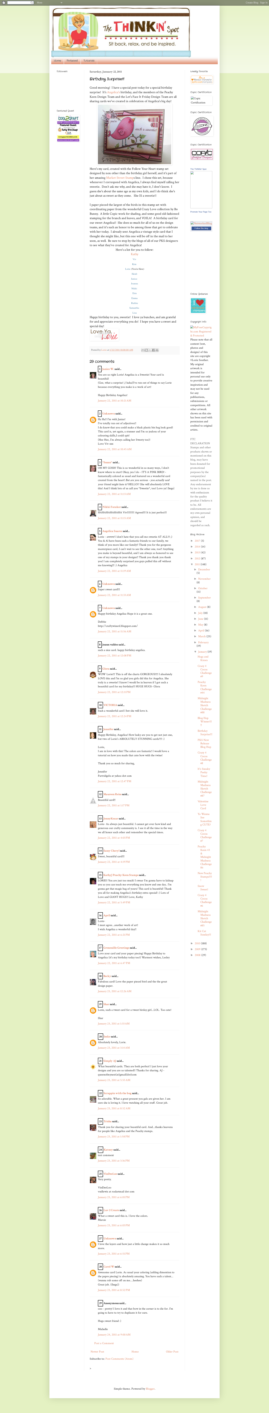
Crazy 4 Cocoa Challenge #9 (205, 671)
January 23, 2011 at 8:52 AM (114, 1108)
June (201, 619)
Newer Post (97, 1352)
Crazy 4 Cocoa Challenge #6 (205, 900)
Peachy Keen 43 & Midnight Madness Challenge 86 (205, 857)
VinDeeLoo (110, 1174)
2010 (198, 943)
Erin (134, 293)
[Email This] (143, 350)
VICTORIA (110, 705)
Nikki (134, 288)
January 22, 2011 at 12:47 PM (114, 781)
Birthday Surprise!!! (205, 732)
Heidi (134, 273)
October (203, 588)
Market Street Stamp (120, 178)
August (202, 607)
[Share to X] (150, 350)
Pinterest (72, 60)
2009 (198, 949)
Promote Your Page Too (200, 212)
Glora (105, 669)
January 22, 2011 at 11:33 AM (114, 595)
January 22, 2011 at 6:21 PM (114, 935)
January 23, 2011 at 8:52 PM (114, 1290)
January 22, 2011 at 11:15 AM (114, 518)
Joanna (134, 283)
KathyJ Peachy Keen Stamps (121, 875)
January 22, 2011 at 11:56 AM (114, 631)
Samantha (134, 307)
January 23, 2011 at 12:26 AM (114, 991)
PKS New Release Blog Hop (204, 743)
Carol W (109, 1267)
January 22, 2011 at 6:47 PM (114, 963)
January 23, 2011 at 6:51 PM (114, 1254)
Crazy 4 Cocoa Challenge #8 (205, 758)
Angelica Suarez (112, 531)
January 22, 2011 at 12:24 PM (114, 716)
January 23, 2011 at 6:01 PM (114, 1197)
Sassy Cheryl (111, 851)
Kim (134, 264)
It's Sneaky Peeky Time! (204, 772)
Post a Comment (104, 1343)
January (203, 652)
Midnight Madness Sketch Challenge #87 (205, 789)
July (200, 613)
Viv (134, 259)
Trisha (108, 1121)
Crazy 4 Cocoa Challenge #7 (205, 835)
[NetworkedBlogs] (201, 227)
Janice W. (108, 369)
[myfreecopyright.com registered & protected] (201, 336)
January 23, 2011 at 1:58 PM (114, 1137)
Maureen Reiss (112, 794)
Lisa (134, 312)
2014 (198, 547)
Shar (106, 1004)
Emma (134, 298)
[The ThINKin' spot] (201, 207)
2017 (198, 541)
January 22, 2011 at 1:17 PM (113, 805)
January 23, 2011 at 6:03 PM (114, 1225)
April (106, 915)
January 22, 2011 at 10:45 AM (115, 449)
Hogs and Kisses (203, 658)
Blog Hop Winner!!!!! (205, 721)
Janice (134, 278)
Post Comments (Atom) (119, 1359)
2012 (198, 558)
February (203, 642)
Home (57, 60)
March (202, 636)
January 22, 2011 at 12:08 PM (114, 656)
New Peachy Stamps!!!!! (205, 876)
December (204, 569)
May (201, 625)
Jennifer (108, 729)
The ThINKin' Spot (198, 169)
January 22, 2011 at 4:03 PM (114, 838)
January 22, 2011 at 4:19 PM (114, 862)
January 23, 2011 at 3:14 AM (114, 1048)
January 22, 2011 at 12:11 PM (114, 692)
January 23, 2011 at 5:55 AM (114, 1080)
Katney (108, 1150)
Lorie (128, 268)
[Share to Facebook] (153, 350)
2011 (198, 564)
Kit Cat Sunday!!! (204, 933)
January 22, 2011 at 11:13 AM (114, 494)
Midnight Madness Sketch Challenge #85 (205, 918)
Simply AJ (109, 1061)
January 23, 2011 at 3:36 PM (114, 1161)
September (204, 598)
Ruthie (134, 303)
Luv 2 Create (111, 1210)
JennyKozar (110, 819)
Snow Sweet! (203, 887)
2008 (198, 955)
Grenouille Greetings (116, 948)
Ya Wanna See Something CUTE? (205, 819)
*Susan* (107, 462)
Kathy (134, 254)
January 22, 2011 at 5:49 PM (114, 902)
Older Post (172, 1352)
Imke (107, 1037)
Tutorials (88, 60)
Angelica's (113, 92)
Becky (107, 976)
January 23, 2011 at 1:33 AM (114, 1024)
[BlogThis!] (146, 350)
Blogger (150, 1389)
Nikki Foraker (111, 507)
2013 (198, 552)
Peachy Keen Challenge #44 (205, 687)
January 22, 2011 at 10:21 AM (114, 401)
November (204, 579)
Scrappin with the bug (118, 1093)
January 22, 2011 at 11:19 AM (114, 571)
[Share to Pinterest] (157, 350)
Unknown (108, 414)
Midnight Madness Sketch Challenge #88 (205, 705)
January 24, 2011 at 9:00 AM (114, 1335)
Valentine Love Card (203, 805)
